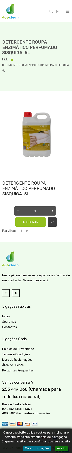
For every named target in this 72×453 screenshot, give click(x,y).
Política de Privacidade (18, 349)
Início (5, 59)
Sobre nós (9, 321)
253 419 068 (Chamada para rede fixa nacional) (31, 393)
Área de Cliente (13, 365)
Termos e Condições (16, 354)
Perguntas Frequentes (18, 370)
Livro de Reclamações (17, 359)
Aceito (61, 448)
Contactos (9, 327)
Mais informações (37, 448)
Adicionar (30, 222)
